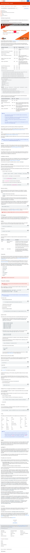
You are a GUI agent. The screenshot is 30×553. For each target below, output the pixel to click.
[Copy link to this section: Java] (3, 132)
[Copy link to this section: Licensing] (5, 506)
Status (11, 534)
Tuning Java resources (4, 261)
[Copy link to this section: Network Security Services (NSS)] (14, 355)
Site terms (4, 549)
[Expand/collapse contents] (5, 10)
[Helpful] (27, 6)
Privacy (2, 549)
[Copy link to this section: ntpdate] (4, 440)
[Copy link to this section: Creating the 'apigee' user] (11, 149)
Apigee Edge (2, 6)
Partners (2, 534)
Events (2, 533)
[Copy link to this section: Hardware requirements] (11, 18)
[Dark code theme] (27, 172)
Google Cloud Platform (4, 544)
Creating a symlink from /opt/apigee (15, 160)
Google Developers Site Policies (22, 526)
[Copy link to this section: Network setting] (8, 188)
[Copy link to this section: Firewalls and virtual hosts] (12, 457)
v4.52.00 (11, 3)
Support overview (13, 533)
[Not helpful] (28, 6)
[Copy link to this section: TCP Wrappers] (7, 215)
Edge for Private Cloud (5, 3)
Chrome (2, 542)
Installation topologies (15, 40)
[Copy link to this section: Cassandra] (6, 254)
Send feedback (26, 8)
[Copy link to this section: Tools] (4, 413)
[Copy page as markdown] (16, 8)
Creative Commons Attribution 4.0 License (22, 525)
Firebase (2, 543)
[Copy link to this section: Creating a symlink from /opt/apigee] (14, 164)
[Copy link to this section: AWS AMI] (5, 404)
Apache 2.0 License (11, 526)
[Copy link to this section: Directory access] (8, 234)
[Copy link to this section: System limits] (7, 314)
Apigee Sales (14, 517)
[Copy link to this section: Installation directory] (10, 156)
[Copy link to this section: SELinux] (4, 143)
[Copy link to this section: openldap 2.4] (6, 447)
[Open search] (20, 0)
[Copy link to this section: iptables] (4, 221)
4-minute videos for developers (24, 533)
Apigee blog (21, 534)
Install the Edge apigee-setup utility (13, 140)
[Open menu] (1, 1)
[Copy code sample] (28, 172)
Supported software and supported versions (19, 129)
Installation (15, 6)
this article (3, 370)
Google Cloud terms (9, 549)
